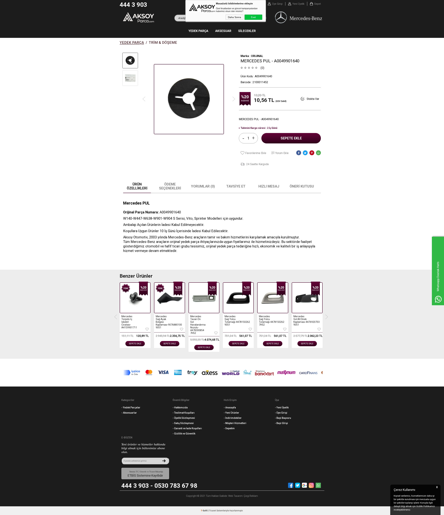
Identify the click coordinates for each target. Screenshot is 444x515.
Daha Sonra (234, 17)
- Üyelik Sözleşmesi (184, 418)
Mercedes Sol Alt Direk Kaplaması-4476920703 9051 (300, 320)
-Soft (204, 510)
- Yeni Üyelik (282, 407)
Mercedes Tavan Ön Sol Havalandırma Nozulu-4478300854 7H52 (197, 324)
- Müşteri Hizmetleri (235, 423)
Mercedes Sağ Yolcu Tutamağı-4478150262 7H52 (266, 320)
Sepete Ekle (291, 138)
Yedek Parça (198, 31)
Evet (253, 17)
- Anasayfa (230, 407)
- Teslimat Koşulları (184, 412)
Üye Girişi (277, 3)
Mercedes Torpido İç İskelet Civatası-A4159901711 (128, 322)
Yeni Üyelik (298, 3)
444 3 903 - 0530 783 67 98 (159, 485)
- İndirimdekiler (233, 418)
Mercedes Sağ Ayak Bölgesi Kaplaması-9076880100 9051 (162, 322)
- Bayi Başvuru (283, 418)
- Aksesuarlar (129, 412)
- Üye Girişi (281, 412)
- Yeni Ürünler (231, 412)
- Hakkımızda (180, 407)
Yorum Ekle (282, 153)
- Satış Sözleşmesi (183, 423)
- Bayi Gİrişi (281, 423)
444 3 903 (133, 4)
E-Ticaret (211, 510)
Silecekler (247, 31)
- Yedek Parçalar (130, 407)
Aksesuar (223, 31)
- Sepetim (229, 428)
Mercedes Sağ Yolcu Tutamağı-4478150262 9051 (231, 320)
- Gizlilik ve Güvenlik (184, 433)
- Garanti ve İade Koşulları (187, 428)
